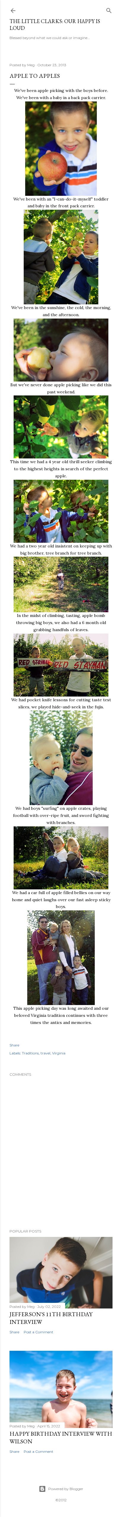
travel (45, 1053)
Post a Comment (38, 1332)
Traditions (30, 1053)
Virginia (58, 1053)
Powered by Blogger (65, 1489)
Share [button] (14, 1045)
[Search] (109, 9)
